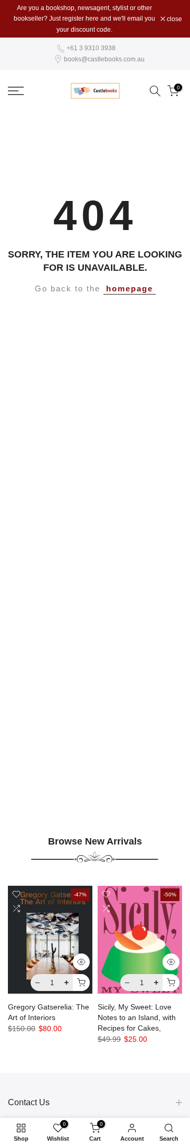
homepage (129, 289)
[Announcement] (84, 19)
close (173, 19)
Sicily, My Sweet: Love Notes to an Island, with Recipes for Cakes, (137, 1018)
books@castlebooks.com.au (104, 59)
